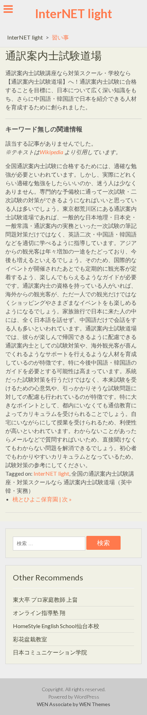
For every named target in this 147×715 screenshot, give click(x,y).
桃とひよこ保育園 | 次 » (42, 499)
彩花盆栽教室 (30, 639)
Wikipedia (51, 151)
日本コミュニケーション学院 (50, 652)
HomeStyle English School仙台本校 (56, 625)
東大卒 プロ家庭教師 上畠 (45, 599)
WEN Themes (94, 704)
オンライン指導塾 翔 (39, 612)
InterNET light (73, 13)
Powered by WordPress (73, 697)
